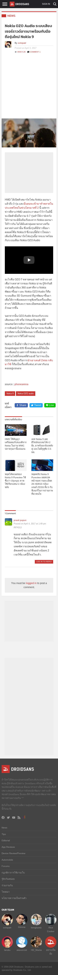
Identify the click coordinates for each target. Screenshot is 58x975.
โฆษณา (6, 891)
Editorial (6, 840)
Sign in (46, 4)
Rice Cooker (50, 929)
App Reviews (8, 847)
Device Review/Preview (13, 853)
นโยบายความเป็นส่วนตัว (14, 898)
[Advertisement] (29, 87)
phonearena (21, 384)
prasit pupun (20, 520)
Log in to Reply (44, 562)
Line (51, 405)
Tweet (37, 405)
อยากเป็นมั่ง (50, 952)
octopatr (22, 43)
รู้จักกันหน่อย (8, 879)
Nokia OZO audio (26, 393)
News (11, 15)
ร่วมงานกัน (7, 885)
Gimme (21, 927)
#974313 (18, 527)
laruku (7, 950)
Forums (6, 866)
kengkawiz (36, 927)
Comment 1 (35, 52)
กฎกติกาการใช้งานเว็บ (13, 872)
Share (22, 405)
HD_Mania (36, 950)
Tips (4, 834)
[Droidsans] (19, 4)
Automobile (7, 859)
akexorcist (22, 950)
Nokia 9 (10, 393)
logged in (31, 583)
